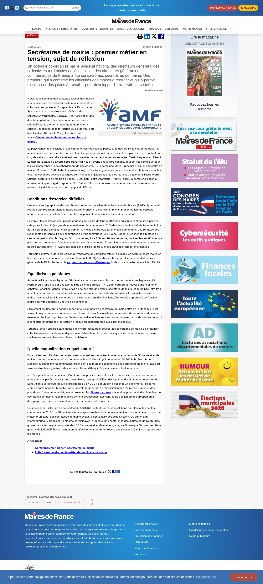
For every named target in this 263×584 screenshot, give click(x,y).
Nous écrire (141, 554)
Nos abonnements (145, 529)
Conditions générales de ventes (208, 529)
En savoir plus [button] (206, 577)
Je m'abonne (248, 8)
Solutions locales (131, 28)
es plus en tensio (109, 258)
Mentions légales (199, 523)
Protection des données (148, 535)
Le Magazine (218, 29)
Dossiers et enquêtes (97, 28)
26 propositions (100, 392)
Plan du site (141, 541)
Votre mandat (192, 28)
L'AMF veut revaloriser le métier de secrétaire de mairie (71, 452)
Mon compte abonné (147, 548)
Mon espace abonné (223, 8)
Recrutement (68, 502)
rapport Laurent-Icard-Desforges (88, 262)
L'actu (36, 28)
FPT (87, 502)
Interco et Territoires (61, 28)
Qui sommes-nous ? (146, 523)
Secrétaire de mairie (40, 502)
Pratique (154, 28)
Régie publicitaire (199, 535)
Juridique (171, 28)
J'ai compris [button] (244, 577)
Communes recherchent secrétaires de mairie (66, 447)
